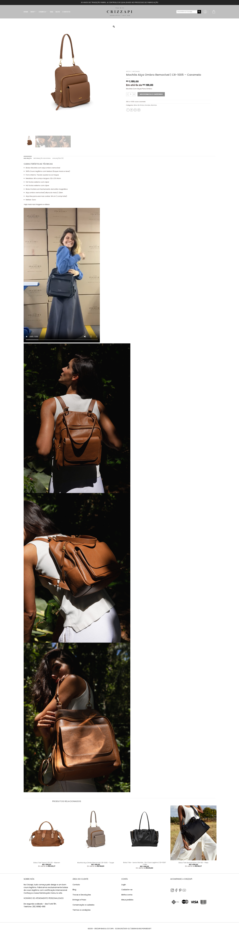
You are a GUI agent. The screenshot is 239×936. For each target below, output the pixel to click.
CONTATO (66, 12)
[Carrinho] (213, 12)
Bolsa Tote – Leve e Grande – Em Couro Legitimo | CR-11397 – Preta (144, 863)
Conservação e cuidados (83, 905)
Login (123, 884)
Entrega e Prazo (79, 899)
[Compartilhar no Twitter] (131, 110)
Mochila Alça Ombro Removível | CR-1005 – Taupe (95, 863)
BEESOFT (148, 929)
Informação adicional (42, 158)
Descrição (28, 158)
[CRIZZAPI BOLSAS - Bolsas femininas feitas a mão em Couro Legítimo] (119, 11)
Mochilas (136, 71)
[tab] (28, 158)
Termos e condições (81, 910)
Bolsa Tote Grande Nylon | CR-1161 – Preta (193, 863)
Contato (76, 884)
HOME (26, 12)
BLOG (58, 12)
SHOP (32, 12)
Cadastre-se (126, 889)
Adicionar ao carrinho (151, 94)
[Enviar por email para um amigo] (135, 110)
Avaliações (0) (57, 158)
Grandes (147, 105)
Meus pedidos (127, 899)
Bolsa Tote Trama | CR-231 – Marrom (46, 863)
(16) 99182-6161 (38, 906)
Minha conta (126, 894)
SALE (51, 12)
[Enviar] (199, 11)
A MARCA (42, 12)
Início (128, 71)
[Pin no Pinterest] (139, 110)
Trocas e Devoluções (82, 894)
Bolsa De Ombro (139, 105)
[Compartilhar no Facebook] (128, 110)
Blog (74, 889)
